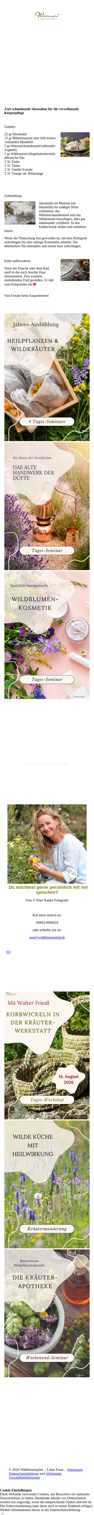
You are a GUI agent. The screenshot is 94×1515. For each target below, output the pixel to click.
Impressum (74, 1470)
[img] (47, 16)
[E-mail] (8, 952)
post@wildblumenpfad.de (47, 937)
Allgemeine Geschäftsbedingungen (35, 1475)
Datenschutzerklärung (24, 1473)
